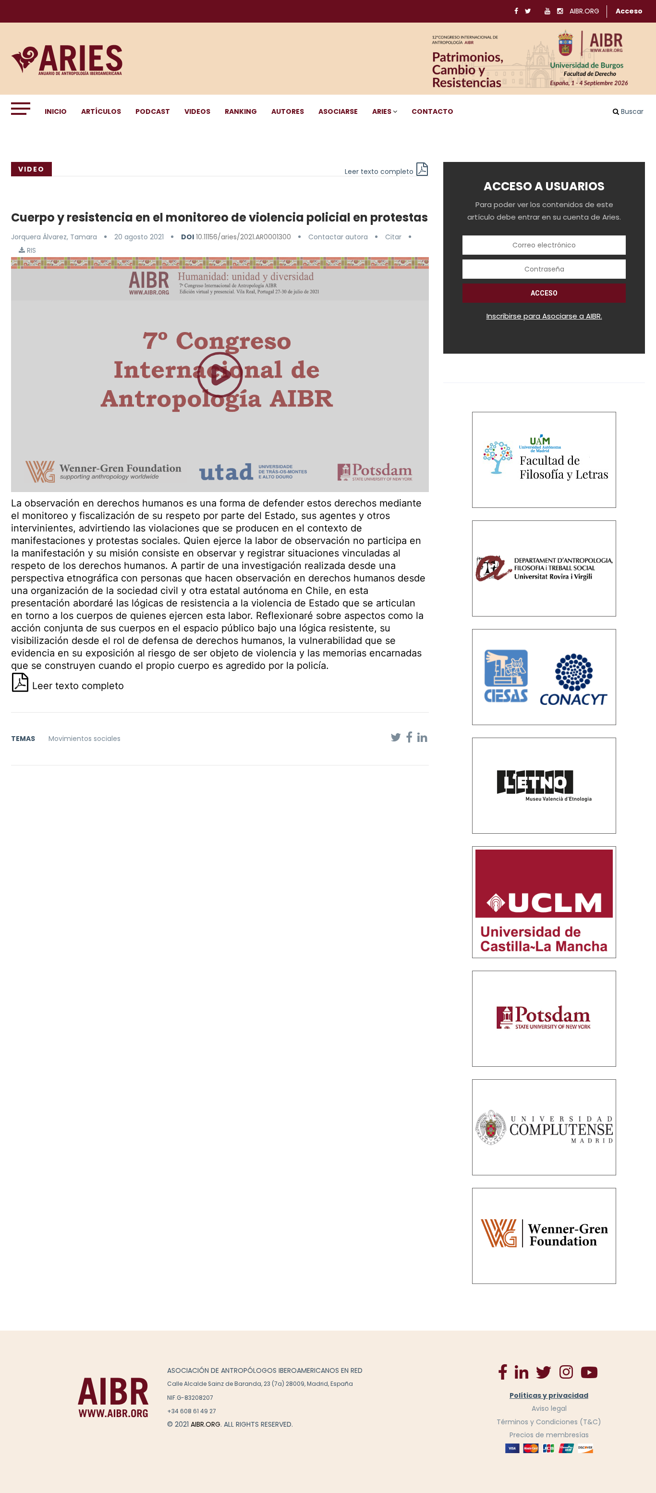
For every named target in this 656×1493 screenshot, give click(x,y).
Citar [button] (393, 237)
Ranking (241, 111)
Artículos (101, 111)
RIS (30, 250)
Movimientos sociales (85, 738)
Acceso (629, 11)
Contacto (432, 111)
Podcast (152, 111)
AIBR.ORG (584, 11)
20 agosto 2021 (139, 237)
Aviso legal (549, 1408)
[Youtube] (589, 1372)
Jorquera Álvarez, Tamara (54, 237)
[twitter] (543, 1372)
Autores (287, 111)
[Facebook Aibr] (502, 1371)
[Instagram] (566, 1371)
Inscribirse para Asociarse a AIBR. (544, 316)
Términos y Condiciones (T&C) (549, 1422)
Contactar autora (338, 237)
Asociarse (338, 111)
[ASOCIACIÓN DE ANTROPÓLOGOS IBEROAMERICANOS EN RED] (113, 1397)
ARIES (381, 111)
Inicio (56, 111)
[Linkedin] (521, 1371)
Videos (197, 111)
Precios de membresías (549, 1435)
